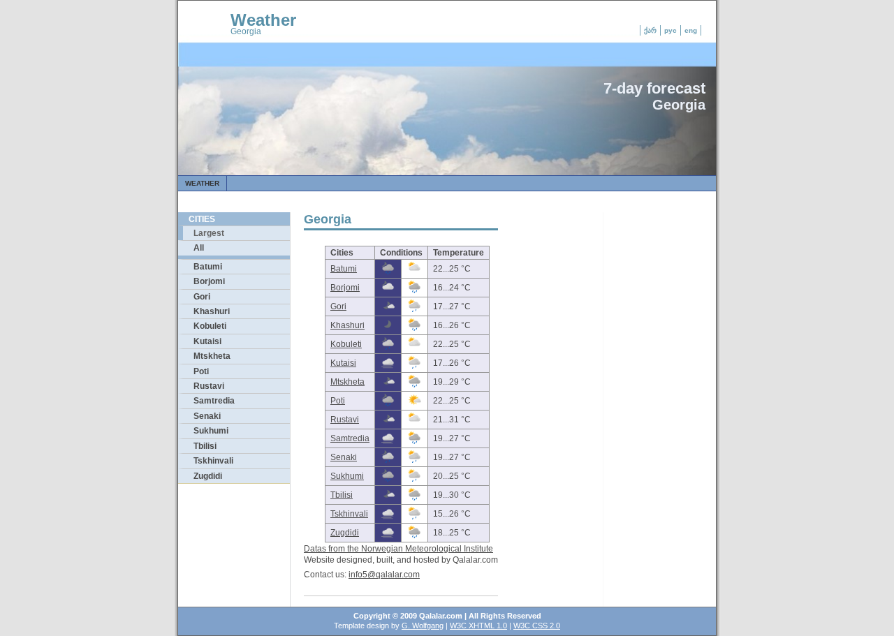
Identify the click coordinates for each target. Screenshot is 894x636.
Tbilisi (205, 446)
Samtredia (214, 401)
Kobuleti (209, 326)
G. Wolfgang (423, 625)
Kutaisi (207, 341)
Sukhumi (210, 431)
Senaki (207, 416)
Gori (201, 297)
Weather (263, 19)
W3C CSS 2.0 (536, 625)
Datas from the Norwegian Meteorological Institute (398, 549)
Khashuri (211, 311)
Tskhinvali (213, 461)
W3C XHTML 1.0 (478, 625)
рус (670, 30)
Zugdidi (207, 476)
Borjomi (209, 281)
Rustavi (208, 386)
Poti (201, 371)
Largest (208, 233)
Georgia (245, 31)
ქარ (650, 30)
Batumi (207, 267)
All (198, 248)
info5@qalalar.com (384, 574)
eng (690, 30)
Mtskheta (211, 356)
